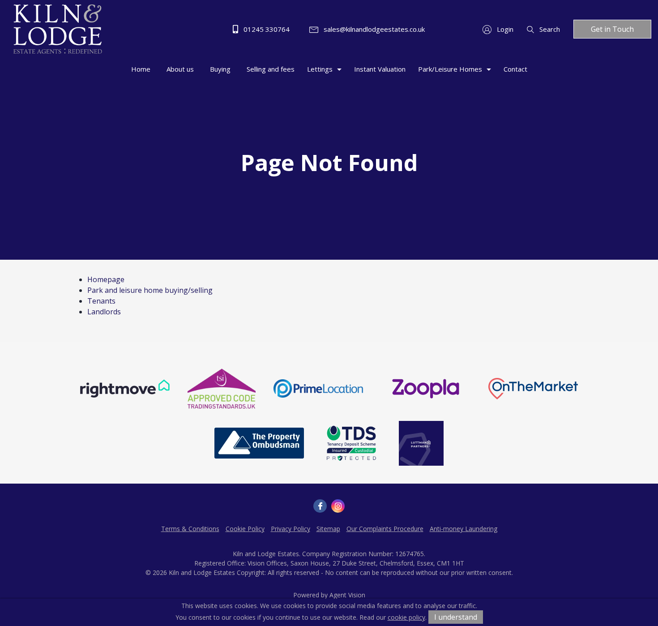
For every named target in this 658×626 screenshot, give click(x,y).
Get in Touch (612, 29)
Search (549, 29)
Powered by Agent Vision (329, 595)
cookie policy (406, 617)
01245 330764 (266, 29)
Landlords (104, 312)
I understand (455, 617)
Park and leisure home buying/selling (150, 290)
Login (504, 29)
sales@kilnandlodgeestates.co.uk (373, 29)
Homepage (105, 279)
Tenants (101, 301)
